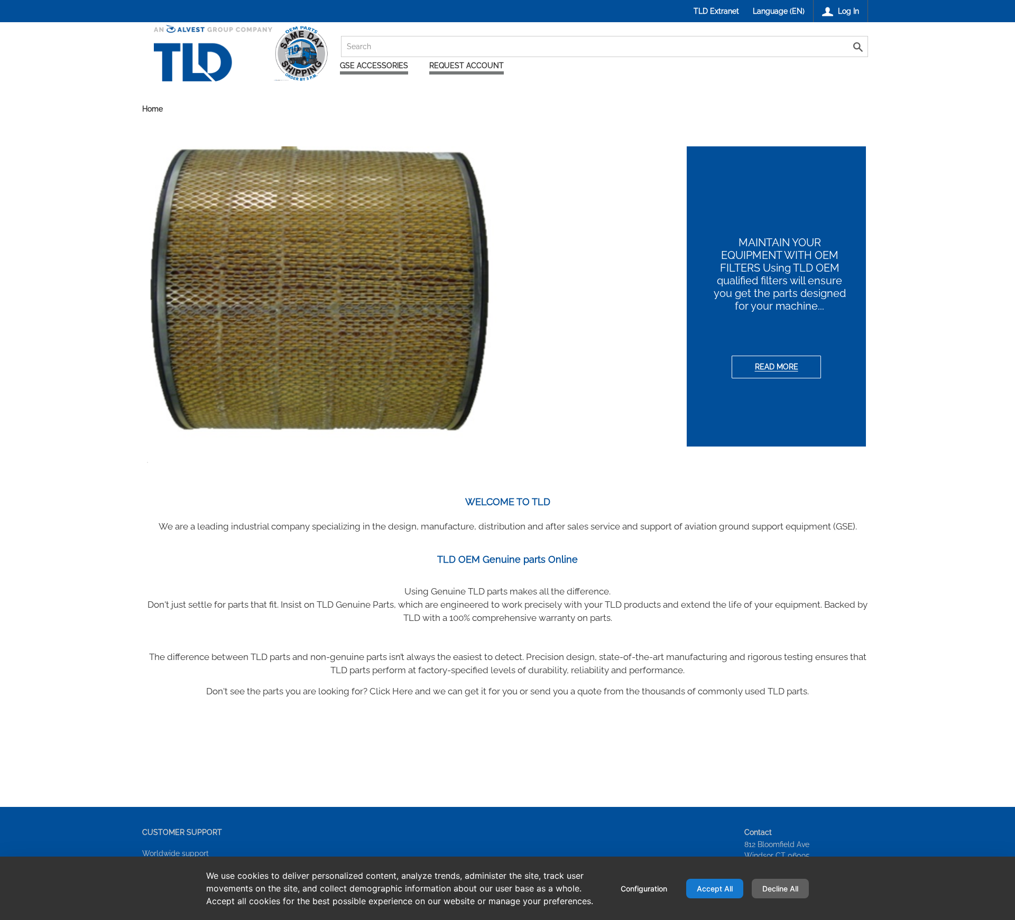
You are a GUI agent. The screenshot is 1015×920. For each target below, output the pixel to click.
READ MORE (776, 367)
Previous (134, 299)
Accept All (715, 888)
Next (881, 299)
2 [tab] (502, 465)
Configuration (644, 888)
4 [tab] (534, 465)
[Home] (241, 70)
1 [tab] (486, 465)
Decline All (780, 888)
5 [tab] (550, 465)
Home (152, 110)
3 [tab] (518, 465)
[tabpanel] (507, 296)
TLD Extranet (716, 11)
